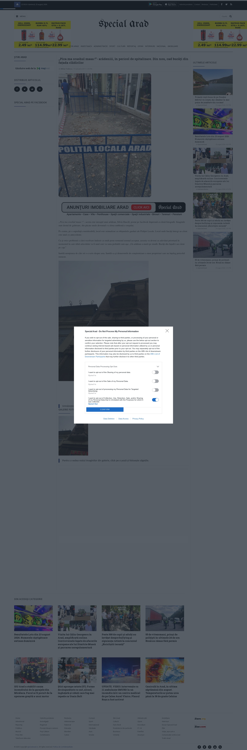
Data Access (123, 419)
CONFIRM (105, 409)
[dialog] (123, 375)
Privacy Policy (138, 419)
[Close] (168, 331)
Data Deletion (108, 419)
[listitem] (123, 366)
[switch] (155, 372)
